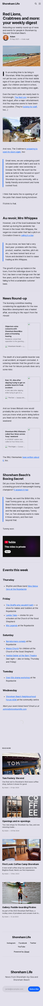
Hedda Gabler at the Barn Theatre (21, 655)
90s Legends (11, 625)
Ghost (26, 952)
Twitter (33, 943)
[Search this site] (36, 4)
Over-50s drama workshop (18, 677)
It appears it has (21, 490)
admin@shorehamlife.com (14, 709)
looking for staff (30, 107)
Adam (12, 36)
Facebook (23, 943)
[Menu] (40, 4)
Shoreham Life (11, 3)
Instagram (11, 943)
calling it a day (27, 235)
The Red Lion (20, 97)
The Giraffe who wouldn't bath (19, 605)
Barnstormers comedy (16, 641)
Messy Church (12, 648)
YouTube (21, 947)
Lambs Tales (11, 615)
